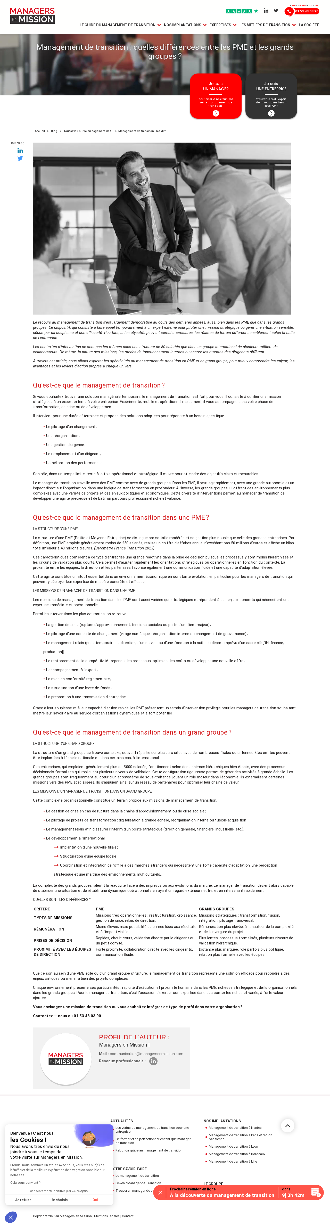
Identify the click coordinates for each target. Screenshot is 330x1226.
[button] (11, 1217)
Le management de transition (137, 1176)
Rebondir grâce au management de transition (149, 1150)
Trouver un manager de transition (140, 1190)
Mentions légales (107, 1216)
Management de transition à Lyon (233, 1146)
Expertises (220, 25)
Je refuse (23, 1200)
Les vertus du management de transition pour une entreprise (152, 1129)
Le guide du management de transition (117, 25)
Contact (128, 1216)
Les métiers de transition (265, 25)
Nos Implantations (182, 25)
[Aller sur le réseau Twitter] (276, 11)
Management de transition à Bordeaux (237, 1154)
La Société (309, 25)
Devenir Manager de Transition (138, 1183)
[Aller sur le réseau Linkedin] (266, 11)
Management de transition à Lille (233, 1161)
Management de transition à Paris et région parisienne (240, 1137)
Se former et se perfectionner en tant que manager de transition (153, 1141)
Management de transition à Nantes (235, 1128)
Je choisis (59, 1200)
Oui (95, 1200)
